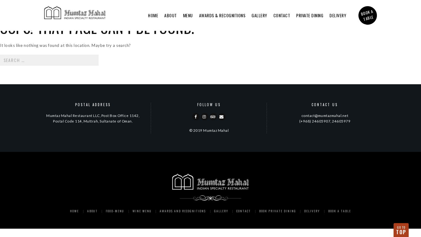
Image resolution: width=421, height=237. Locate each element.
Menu (188, 15)
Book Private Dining (277, 211)
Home (153, 15)
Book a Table (339, 211)
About (170, 15)
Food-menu (115, 211)
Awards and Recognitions (183, 211)
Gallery (259, 15)
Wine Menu (142, 211)
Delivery (337, 15)
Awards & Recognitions (222, 15)
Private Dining (309, 15)
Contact (281, 15)
